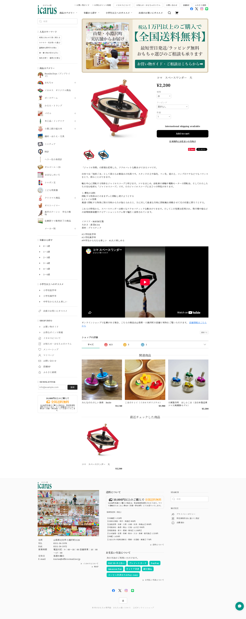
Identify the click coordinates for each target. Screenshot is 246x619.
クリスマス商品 (52, 198)
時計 (47, 152)
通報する (204, 332)
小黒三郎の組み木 (53, 128)
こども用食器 (51, 190)
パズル (48, 113)
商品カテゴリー (67, 12)
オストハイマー (52, 205)
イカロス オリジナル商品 (58, 90)
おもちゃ (49, 82)
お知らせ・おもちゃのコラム (148, 5)
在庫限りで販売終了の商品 (58, 221)
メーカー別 (50, 228)
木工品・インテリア (54, 121)
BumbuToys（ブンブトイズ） (57, 75)
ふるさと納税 (200, 5)
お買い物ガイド (82, 5)
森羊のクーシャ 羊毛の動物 (58, 213)
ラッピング (162, 102)
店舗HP (186, 5)
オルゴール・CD (53, 167)
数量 (159, 112)
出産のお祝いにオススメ (151, 12)
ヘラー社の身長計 (53, 159)
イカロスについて (123, 5)
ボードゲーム (51, 98)
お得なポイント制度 (102, 5)
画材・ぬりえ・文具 (54, 136)
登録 (72, 387)
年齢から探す (90, 12)
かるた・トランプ (53, 105)
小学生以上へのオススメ (118, 12)
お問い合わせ (171, 5)
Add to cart (182, 133)
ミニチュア (50, 144)
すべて (91, 344)
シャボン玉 (50, 182)
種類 (159, 91)
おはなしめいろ (52, 175)
